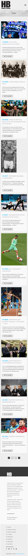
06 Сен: (13, 437)
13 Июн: (11, 43)
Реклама (9, 539)
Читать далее (7, 56)
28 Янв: (14, 122)
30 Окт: (12, 177)
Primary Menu (25, 5)
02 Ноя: (13, 83)
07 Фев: (13, 322)
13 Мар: (13, 216)
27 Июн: (11, 270)
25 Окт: (12, 401)
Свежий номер (11, 529)
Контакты (10, 544)
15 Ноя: (12, 362)
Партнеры (10, 541)
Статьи (9, 527)
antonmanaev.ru (20, 553)
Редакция (10, 536)
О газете (9, 534)
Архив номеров (11, 532)
